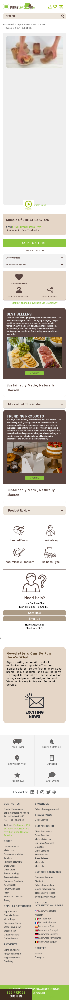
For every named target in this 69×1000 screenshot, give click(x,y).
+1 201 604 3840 (16, 816)
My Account (9, 850)
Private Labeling (11, 873)
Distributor (40, 881)
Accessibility (10, 885)
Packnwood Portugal (48, 930)
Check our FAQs (34, 628)
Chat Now (34, 613)
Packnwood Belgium (47, 941)
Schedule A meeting (44, 885)
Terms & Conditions (13, 896)
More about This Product (25, 404)
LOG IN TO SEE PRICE (34, 243)
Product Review (19, 510)
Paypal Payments (12, 957)
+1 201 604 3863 (16, 820)
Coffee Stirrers (11, 938)
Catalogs (39, 847)
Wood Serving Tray (12, 927)
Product (38, 953)
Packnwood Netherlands (49, 938)
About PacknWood (43, 831)
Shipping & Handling (13, 862)
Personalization (11, 877)
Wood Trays (9, 919)
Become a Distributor (13, 881)
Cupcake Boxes (11, 915)
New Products (41, 854)
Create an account (34, 250)
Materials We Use (43, 839)
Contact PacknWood (13, 809)
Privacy (7, 900)
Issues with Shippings (45, 889)
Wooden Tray (10, 931)
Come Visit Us (41, 820)
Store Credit (9, 866)
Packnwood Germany (48, 934)
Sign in (16, 994)
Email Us (34, 618)
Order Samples (42, 835)
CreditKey (8, 961)
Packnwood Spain (46, 926)
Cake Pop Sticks (11, 934)
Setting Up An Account (45, 896)
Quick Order (9, 869)
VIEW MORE (34, 373)
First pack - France (47, 922)
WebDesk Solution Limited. (41, 997)
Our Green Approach (44, 843)
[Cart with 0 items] (62, 6)
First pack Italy (44, 918)
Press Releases (42, 858)
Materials (39, 862)
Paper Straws (10, 911)
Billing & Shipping (11, 950)
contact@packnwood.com (16, 812)
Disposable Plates (12, 923)
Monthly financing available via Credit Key (34, 302)
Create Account (11, 846)
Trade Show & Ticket (45, 893)
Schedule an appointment (47, 809)
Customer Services (44, 877)
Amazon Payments (13, 953)
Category (39, 957)
